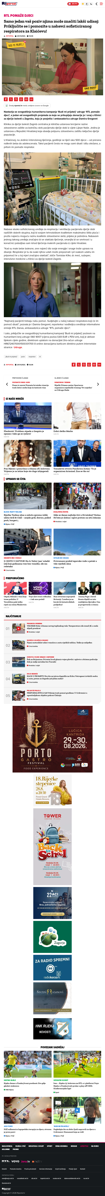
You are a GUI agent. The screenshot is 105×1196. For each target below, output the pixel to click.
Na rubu (95, 1146)
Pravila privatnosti (30, 1169)
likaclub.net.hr (6, 1183)
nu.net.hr (86, 1178)
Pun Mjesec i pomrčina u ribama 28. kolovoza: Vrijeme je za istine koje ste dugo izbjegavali (27, 470)
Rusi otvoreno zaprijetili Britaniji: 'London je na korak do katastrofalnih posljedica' (64, 600)
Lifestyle (84, 1146)
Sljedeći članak (98, 384)
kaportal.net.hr (45, 1178)
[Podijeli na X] (11, 99)
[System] (87, 4)
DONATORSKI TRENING (63, 382)
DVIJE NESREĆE (32, 674)
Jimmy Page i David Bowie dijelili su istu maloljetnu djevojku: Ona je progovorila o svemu (89, 600)
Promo (16, 1149)
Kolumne (6, 1149)
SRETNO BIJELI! (10, 1080)
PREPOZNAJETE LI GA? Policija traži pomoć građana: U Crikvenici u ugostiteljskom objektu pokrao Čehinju (57, 694)
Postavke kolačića (15, 1169)
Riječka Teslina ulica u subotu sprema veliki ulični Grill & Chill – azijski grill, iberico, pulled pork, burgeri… (27, 518)
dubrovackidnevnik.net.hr (72, 1178)
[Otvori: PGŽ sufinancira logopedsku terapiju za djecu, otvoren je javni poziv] (28, 1110)
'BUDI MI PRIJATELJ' (61, 1126)
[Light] (83, 4)
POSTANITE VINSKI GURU (21, 382)
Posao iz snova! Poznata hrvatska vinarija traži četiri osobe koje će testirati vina (30, 386)
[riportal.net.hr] (6, 1189)
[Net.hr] (6, 1161)
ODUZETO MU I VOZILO (12, 558)
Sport (57, 1092)
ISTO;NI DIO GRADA (61, 558)
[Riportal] (9, 4)
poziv (23, 356)
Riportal (10, 36)
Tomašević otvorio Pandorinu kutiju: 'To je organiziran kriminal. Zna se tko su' (75, 470)
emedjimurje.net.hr (8, 1178)
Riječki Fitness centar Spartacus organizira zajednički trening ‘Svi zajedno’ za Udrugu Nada (73, 387)
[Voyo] (15, 1161)
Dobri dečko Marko (63, 431)
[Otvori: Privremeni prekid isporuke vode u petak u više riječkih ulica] (77, 542)
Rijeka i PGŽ (10, 524)
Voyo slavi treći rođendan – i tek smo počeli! (40, 597)
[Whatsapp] (21, 99)
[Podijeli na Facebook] (6, 99)
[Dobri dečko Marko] (77, 415)
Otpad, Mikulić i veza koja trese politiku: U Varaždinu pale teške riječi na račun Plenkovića (15, 600)
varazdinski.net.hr (22, 1178)
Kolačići (4, 1169)
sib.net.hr (34, 1178)
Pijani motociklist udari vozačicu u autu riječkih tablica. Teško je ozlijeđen (59, 642)
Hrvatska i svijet (60, 521)
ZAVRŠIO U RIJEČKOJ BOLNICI (37, 640)
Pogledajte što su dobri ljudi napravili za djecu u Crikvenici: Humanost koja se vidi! (75, 1130)
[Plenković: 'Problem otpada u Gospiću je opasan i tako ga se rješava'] (28, 415)
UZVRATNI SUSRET (61, 1080)
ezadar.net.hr (57, 1178)
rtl (40, 356)
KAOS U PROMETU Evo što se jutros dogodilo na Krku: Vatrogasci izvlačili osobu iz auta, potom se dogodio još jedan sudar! (62, 677)
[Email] (26, 99)
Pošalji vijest (73, 1169)
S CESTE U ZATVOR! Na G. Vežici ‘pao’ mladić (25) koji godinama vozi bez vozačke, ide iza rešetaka (27, 564)
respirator (32, 356)
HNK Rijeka (10, 1090)
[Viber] (16, 99)
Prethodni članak (7, 384)
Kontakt (82, 1169)
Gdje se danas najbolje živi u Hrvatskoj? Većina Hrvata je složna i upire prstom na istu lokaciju (77, 516)
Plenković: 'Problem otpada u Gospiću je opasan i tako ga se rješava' (24, 432)
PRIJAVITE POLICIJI (34, 690)
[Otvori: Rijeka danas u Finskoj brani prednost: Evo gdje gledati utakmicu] (28, 1064)
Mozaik (74, 1146)
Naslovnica (7, 1146)
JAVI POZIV (8, 1126)
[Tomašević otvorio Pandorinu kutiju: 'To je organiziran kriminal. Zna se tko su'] (77, 453)
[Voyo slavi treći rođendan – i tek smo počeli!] (40, 588)
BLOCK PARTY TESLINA (13, 512)
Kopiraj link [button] (31, 99)
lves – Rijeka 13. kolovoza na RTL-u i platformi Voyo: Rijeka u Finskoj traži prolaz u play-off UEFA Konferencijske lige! (76, 1086)
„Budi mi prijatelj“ (11, 356)
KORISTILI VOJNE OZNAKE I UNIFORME (40, 657)
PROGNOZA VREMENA (34, 623)
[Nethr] (37, 1161)
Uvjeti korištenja (60, 1169)
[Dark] (91, 4)
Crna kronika (10, 570)
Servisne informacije (45, 1169)
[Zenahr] (25, 1161)
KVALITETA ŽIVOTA (61, 512)
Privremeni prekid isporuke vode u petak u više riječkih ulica (75, 562)
